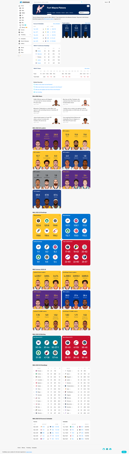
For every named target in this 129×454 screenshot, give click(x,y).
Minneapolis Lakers (48, 19)
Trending (28, 447)
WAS (82, 439)
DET (43, 439)
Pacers (39, 410)
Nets (39, 407)
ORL (82, 436)
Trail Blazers (70, 392)
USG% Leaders (37, 292)
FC (22, 15)
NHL (23, 20)
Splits (67, 12)
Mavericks (69, 404)
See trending (38, 92)
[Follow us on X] (110, 449)
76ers (39, 389)
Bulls (39, 404)
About (22, 47)
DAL (53, 433)
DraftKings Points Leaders (69, 272)
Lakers (39, 60)
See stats (87, 68)
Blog (22, 50)
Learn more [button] (29, 452)
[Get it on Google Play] (107, 449)
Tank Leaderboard (67, 241)
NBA (23, 17)
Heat (39, 398)
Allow (124, 452)
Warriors (40, 54)
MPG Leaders (66, 292)
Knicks (39, 51)
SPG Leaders (66, 152)
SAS (53, 430)
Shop (22, 52)
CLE (43, 436)
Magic (39, 392)
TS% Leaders (36, 191)
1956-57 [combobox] (82, 12)
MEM (53, 427)
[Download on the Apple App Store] (104, 449)
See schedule (56, 23)
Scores (22, 30)
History (71, 12)
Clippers (69, 395)
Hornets (40, 395)
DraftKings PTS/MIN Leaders (70, 311)
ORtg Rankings (37, 215)
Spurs (68, 374)
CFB (23, 8)
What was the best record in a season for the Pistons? (48, 87)
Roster (63, 12)
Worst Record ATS (67, 337)
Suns (68, 389)
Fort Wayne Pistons (56, 7)
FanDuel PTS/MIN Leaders (40, 311)
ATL (73, 436)
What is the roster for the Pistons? (43, 84)
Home (19, 447)
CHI (43, 430)
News (22, 32)
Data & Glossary (25, 41)
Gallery (22, 43)
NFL (23, 22)
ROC (48, 41)
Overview (49, 12)
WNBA (23, 13)
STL (48, 35)
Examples (23, 38)
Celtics (39, 374)
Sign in (106, 2)
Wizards (40, 413)
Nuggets (69, 377)
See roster (87, 23)
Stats (53, 12)
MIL (73, 439)
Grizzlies (69, 407)
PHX (43, 427)
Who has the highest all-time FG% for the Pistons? (47, 89)
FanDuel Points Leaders (39, 272)
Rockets (69, 383)
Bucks (39, 401)
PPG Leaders (36, 131)
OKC (53, 439)
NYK (82, 430)
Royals (39, 63)
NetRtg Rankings (37, 241)
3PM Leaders (66, 171)
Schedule (58, 12)
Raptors (40, 383)
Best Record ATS (37, 337)
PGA (23, 25)
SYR (48, 38)
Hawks (39, 386)
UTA (53, 436)
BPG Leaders (36, 171)
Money (23, 27)
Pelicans (69, 401)
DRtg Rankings (66, 215)
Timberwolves (70, 386)
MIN (48, 29)
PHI (73, 430)
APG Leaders (36, 152)
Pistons (39, 371)
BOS (73, 427)
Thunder (69, 371)
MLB (23, 10)
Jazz (68, 413)
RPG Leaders (66, 131)
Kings (68, 410)
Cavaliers (40, 380)
